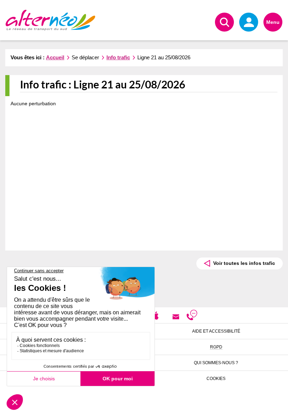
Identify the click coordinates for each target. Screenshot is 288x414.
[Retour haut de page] (274, 405)
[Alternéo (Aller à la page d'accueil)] (50, 20)
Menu (273, 22)
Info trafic (118, 57)
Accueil (55, 57)
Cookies (216, 378)
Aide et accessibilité (216, 331)
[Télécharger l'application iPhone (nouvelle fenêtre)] (155, 315)
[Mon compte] (248, 22)
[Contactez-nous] (175, 316)
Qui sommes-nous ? (216, 362)
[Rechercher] (224, 22)
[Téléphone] (191, 316)
